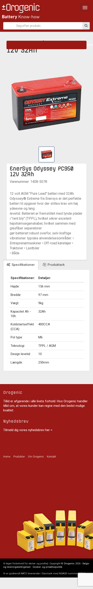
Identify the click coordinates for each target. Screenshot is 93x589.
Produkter (19, 456)
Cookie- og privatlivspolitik (47, 567)
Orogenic (69, 563)
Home (6, 456)
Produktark (56, 265)
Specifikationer (23, 265)
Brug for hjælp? (46, 45)
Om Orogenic (36, 456)
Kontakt (51, 456)
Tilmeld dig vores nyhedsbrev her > (27, 430)
